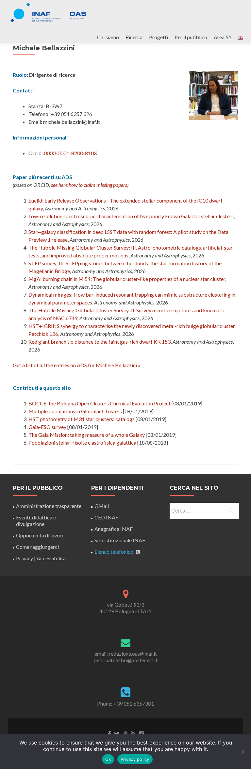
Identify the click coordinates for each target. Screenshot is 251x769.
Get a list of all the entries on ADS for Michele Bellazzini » (77, 365)
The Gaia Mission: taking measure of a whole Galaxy (86, 435)
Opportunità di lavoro (40, 535)
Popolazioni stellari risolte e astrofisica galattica (82, 442)
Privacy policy (135, 759)
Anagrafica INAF (113, 529)
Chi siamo (108, 37)
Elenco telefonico (113, 551)
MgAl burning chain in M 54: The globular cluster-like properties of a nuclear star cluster (126, 279)
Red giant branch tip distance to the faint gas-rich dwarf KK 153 (99, 341)
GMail (101, 506)
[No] (243, 751)
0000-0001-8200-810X (70, 153)
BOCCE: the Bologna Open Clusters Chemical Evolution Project (99, 403)
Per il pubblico (191, 37)
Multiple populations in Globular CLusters (75, 411)
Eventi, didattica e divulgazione (36, 520)
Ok (108, 759)
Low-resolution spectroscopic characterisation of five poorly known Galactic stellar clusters (131, 216)
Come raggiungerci (37, 547)
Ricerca (134, 37)
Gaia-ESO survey (47, 427)
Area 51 (222, 37)
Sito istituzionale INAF (119, 540)
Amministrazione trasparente (48, 506)
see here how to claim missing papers (89, 185)
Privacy (24, 558)
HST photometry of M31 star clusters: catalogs (81, 419)
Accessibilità (51, 558)
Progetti (158, 37)
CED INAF (106, 517)
